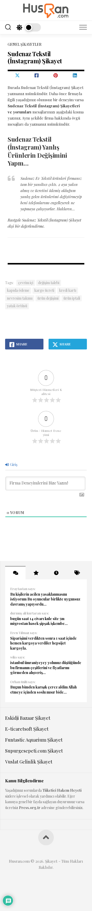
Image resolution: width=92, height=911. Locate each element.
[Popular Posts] (36, 572)
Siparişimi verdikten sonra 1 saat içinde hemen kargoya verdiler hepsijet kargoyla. (43, 643)
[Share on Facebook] (36, 75)
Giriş (13, 464)
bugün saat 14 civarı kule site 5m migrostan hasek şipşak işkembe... (39, 621)
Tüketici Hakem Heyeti (62, 790)
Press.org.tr (29, 807)
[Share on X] (17, 75)
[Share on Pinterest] (55, 75)
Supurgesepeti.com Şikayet (34, 751)
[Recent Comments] (15, 572)
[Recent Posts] (56, 572)
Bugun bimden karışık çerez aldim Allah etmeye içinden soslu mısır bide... (43, 690)
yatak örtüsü (17, 305)
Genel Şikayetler (24, 44)
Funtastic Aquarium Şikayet (34, 740)
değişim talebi (48, 282)
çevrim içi (25, 282)
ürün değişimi (48, 298)
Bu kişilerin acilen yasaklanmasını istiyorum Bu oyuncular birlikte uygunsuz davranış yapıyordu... (45, 599)
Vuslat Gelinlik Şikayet (28, 762)
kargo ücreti (44, 290)
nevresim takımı (19, 298)
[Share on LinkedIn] (74, 75)
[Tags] (76, 572)
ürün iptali (71, 298)
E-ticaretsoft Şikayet (27, 729)
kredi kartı (67, 290)
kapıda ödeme (18, 290)
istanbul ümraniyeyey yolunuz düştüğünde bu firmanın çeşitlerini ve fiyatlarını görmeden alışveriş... (45, 667)
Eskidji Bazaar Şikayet (27, 718)
